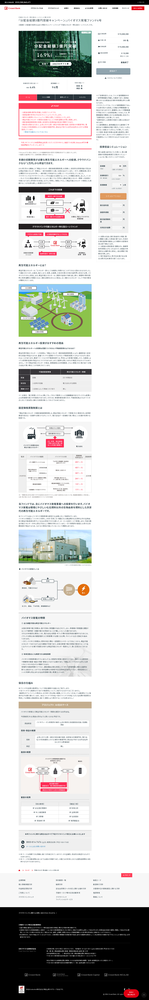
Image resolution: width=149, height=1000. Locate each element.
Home (19, 870)
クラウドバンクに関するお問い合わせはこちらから (37, 913)
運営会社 (77, 8)
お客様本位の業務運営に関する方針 (106, 889)
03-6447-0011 (86, 949)
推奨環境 (96, 893)
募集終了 (113, 71)
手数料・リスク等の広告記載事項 (68, 893)
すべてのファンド (53, 8)
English (141, 2)
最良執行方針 (98, 884)
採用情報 (115, 8)
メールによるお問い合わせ (36, 846)
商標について (98, 897)
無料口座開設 (138, 8)
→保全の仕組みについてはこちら (35, 132)
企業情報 (22, 880)
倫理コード (97, 880)
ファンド (27, 870)
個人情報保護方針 (25, 884)
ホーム (28, 97)
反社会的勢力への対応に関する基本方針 (71, 889)
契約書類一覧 (61, 880)
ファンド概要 (46, 97)
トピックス (82, 97)
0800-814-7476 (68, 949)
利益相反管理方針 (25, 889)
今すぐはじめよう (131, 993)
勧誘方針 (59, 884)
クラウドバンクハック (26, 897)
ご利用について (24, 893)
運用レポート (64, 97)
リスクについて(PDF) (114, 78)
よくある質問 (89, 8)
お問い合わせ (102, 8)
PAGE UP (127, 875)
